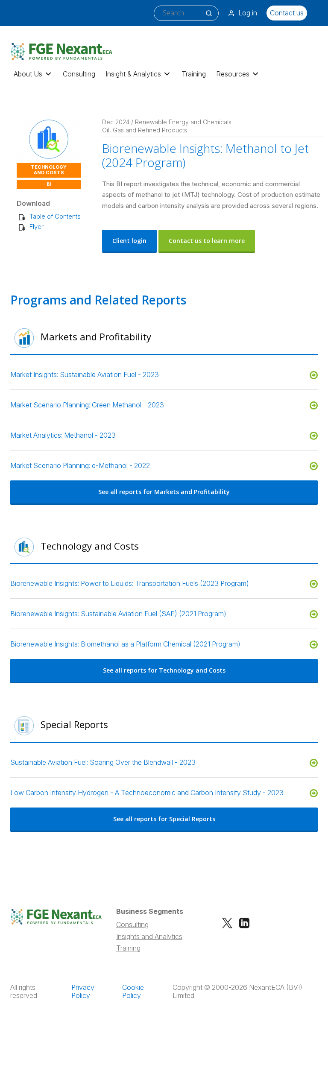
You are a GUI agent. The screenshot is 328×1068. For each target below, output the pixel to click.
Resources (232, 74)
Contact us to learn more (207, 241)
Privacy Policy (82, 991)
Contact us (287, 13)
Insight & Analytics (133, 74)
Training (194, 74)
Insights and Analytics (149, 936)
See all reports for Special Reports (164, 819)
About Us (28, 74)
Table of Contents (55, 216)
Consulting (79, 74)
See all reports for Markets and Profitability (164, 492)
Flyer (36, 226)
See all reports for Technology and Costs (164, 670)
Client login (129, 241)
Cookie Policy (133, 991)
